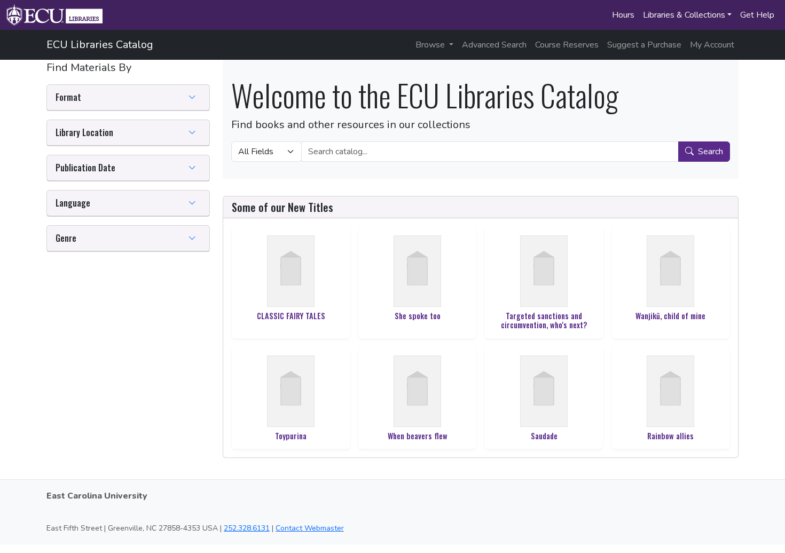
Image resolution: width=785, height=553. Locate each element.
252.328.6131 (247, 528)
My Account (712, 45)
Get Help (757, 15)
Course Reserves (567, 45)
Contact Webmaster (310, 528)
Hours (623, 15)
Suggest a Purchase (644, 45)
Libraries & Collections (684, 15)
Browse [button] (431, 45)
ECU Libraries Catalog (99, 44)
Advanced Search (494, 45)
